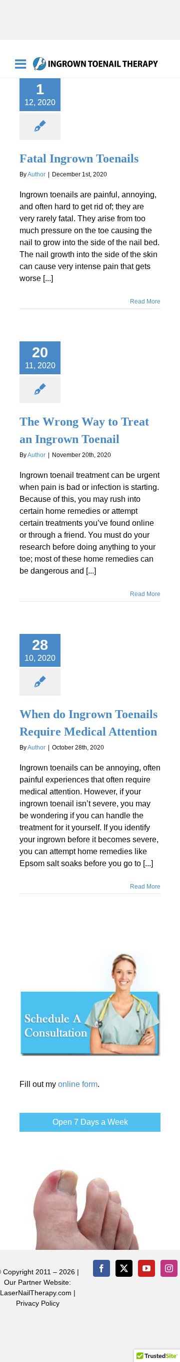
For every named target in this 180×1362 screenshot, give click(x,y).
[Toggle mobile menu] (21, 63)
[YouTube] (146, 1268)
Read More (145, 301)
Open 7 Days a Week (90, 1122)
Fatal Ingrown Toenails (79, 158)
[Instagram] (169, 1268)
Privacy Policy (38, 1303)
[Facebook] (101, 1268)
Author (37, 174)
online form (78, 1084)
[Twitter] (124, 1268)
